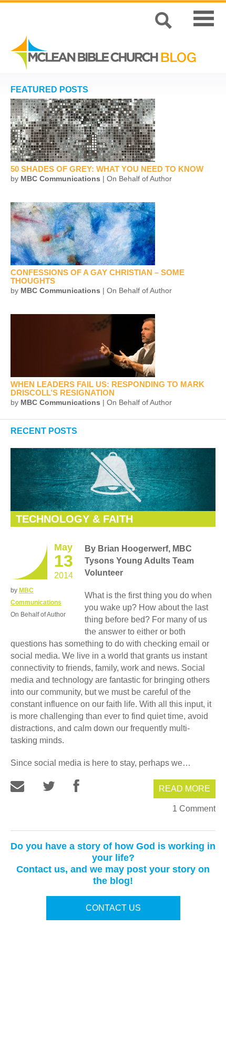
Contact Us (113, 907)
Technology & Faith (74, 519)
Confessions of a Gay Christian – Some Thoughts (97, 276)
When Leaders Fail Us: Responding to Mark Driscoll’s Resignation (107, 388)
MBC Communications (60, 178)
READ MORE (184, 788)
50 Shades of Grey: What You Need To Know (107, 168)
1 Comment (193, 808)
